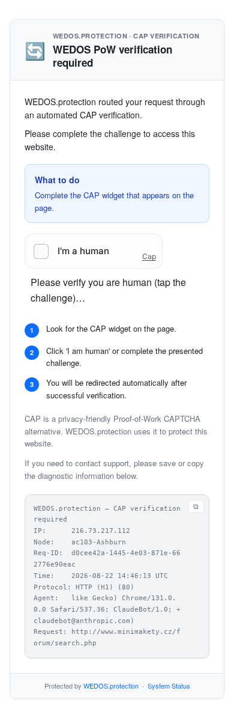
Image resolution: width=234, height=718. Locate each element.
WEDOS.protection (111, 685)
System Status (169, 685)
